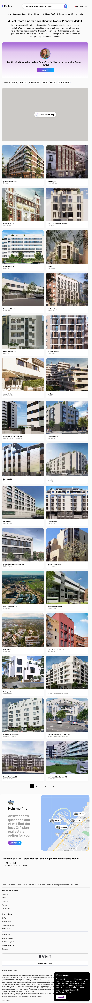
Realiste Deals (6, 921)
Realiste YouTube (7, 938)
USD (81, 6)
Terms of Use (6, 1000)
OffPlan (4, 918)
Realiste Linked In (8, 945)
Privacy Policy (65, 992)
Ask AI (44, 70)
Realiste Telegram (8, 942)
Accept (61, 997)
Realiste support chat (45, 963)
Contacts (5, 949)
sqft (86, 6)
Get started (15, 843)
